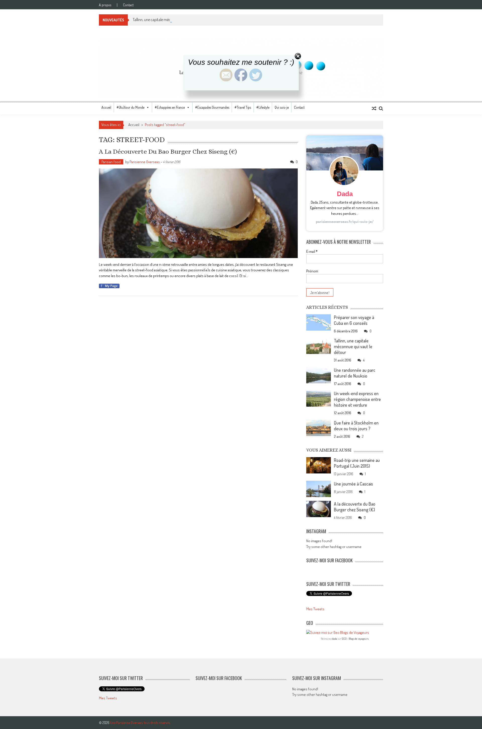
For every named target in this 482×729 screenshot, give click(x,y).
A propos (105, 5)
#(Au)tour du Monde (130, 107)
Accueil (106, 107)
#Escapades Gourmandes (212, 107)
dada (334, 638)
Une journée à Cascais (353, 484)
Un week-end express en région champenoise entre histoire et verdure (357, 399)
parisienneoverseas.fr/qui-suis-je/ (345, 221)
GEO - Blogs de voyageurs (355, 638)
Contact (128, 5)
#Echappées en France (170, 107)
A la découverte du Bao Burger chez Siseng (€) (168, 151)
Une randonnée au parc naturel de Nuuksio (354, 373)
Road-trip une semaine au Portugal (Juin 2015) (357, 463)
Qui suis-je (282, 107)
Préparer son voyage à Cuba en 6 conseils (354, 320)
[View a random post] (374, 108)
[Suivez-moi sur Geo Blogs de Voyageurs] (344, 633)
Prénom (312, 271)
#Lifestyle (262, 107)
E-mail (312, 251)
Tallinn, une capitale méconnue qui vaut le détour (170, 19)
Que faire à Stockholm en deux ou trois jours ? (356, 425)
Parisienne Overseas (145, 161)
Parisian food (111, 161)
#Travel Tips (242, 107)
